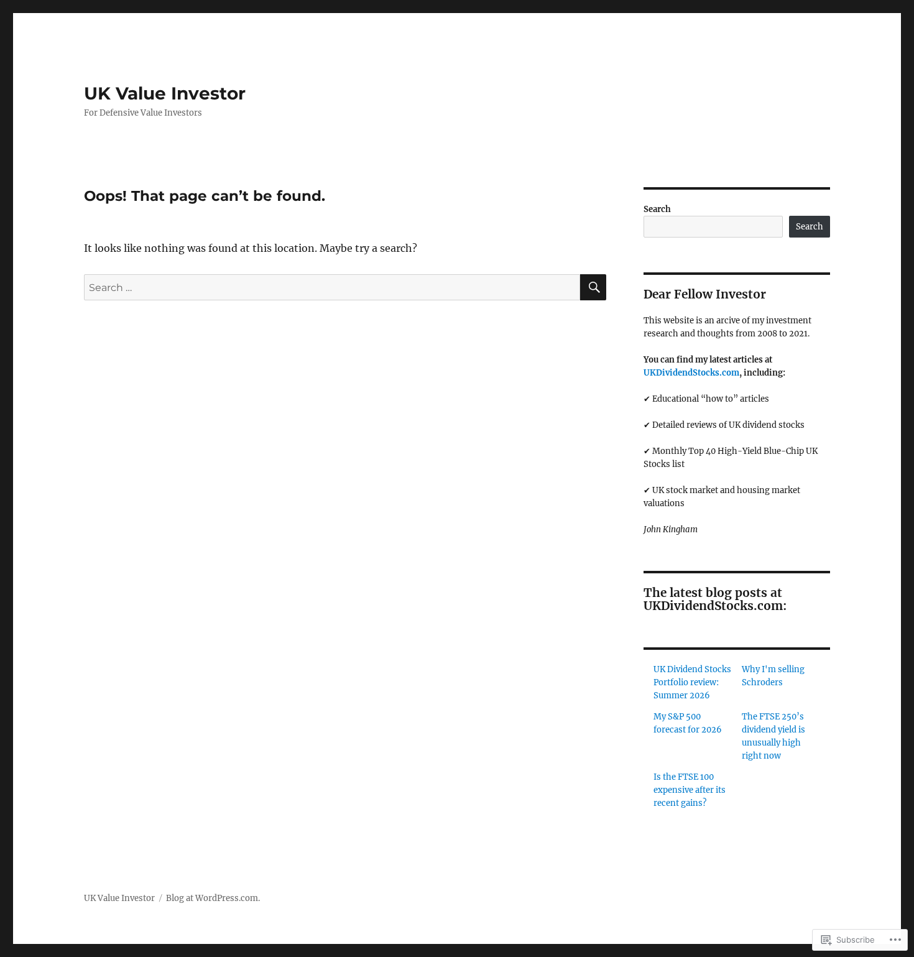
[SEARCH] (593, 287)
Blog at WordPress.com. (213, 898)
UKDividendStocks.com (691, 373)
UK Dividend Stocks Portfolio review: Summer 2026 (692, 682)
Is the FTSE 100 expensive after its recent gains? (689, 790)
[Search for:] (332, 287)
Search (657, 209)
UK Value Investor (165, 93)
